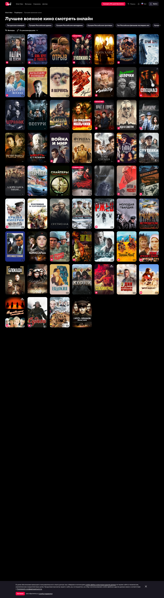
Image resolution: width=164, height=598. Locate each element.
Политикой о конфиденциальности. (29, 589)
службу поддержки (45, 593)
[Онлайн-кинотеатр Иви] (8, 4)
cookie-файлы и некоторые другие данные (100, 584)
